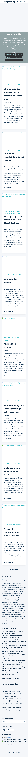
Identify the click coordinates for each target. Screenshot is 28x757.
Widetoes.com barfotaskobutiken (11, 708)
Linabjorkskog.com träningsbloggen (12, 710)
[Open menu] (24, 1)
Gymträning (19, 54)
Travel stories (16, 524)
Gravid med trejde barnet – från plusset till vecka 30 (13, 673)
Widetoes (13, 696)
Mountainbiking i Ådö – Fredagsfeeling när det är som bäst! (14, 408)
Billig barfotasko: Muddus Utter (11, 667)
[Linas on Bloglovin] (14, 737)
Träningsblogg (16, 84)
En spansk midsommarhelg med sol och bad (12, 532)
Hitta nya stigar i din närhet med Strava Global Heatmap (13, 219)
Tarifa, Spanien (19, 522)
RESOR (13, 522)
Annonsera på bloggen (7, 744)
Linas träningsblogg (15, 698)
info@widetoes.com (14, 689)
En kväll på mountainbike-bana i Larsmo (14, 157)
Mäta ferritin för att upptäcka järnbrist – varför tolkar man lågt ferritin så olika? (14, 647)
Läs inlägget (8, 126)
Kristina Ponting (6, 632)
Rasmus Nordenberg (7, 663)
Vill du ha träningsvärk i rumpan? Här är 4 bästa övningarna (12, 636)
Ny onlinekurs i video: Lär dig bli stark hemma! (13, 663)
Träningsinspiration (10, 54)
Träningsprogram (19, 60)
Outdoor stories (16, 274)
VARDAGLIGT (7, 525)
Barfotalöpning (9, 57)
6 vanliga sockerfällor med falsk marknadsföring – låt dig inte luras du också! (14, 641)
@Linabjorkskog (13, 701)
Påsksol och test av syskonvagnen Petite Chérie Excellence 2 (14, 659)
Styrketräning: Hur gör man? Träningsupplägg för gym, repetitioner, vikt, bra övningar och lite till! (14, 654)
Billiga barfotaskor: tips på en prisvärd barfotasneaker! (14, 668)
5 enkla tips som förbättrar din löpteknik (12, 632)
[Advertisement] (14, 18)
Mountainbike (7, 84)
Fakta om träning (9, 60)
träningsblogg (22, 587)
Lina (3, 673)
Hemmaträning (18, 57)
